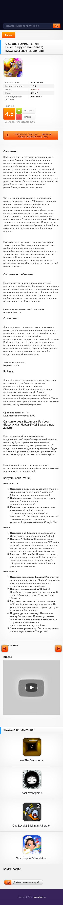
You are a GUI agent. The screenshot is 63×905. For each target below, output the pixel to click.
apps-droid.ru (39, 897)
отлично (25, 110)
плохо (24, 116)
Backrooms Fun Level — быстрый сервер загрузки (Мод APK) (33, 135)
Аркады (34, 89)
